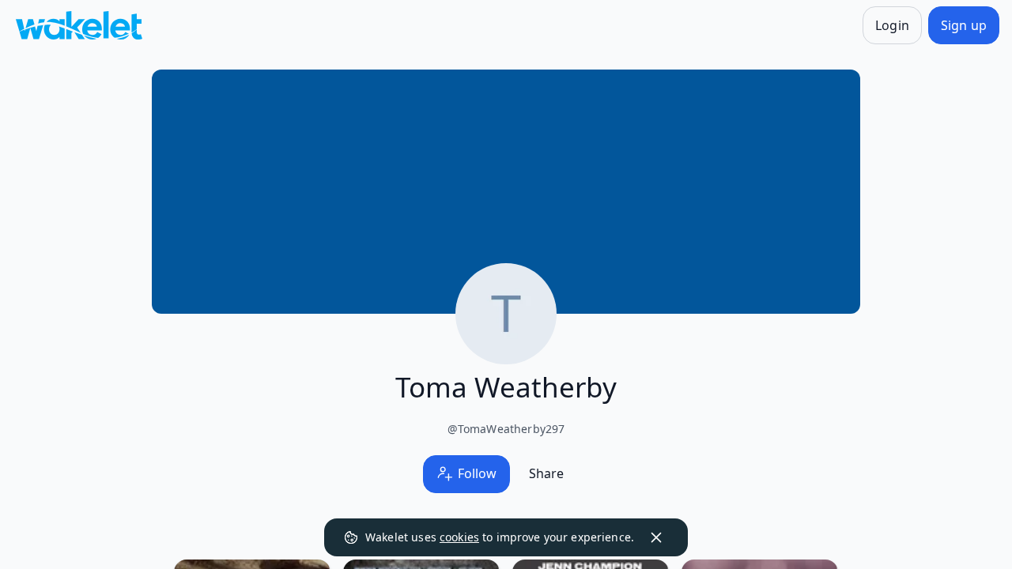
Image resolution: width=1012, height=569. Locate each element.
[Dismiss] (656, 537)
